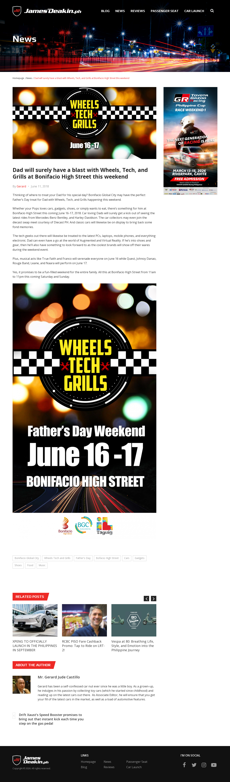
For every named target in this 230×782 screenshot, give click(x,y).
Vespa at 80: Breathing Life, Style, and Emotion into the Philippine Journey (132, 645)
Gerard (21, 186)
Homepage (18, 78)
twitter (194, 765)
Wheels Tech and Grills (57, 558)
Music (42, 565)
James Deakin (24, 10)
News (120, 11)
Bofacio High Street (107, 558)
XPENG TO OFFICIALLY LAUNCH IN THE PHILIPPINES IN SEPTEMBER (35, 645)
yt (213, 765)
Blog (105, 11)
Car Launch (194, 11)
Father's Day (83, 558)
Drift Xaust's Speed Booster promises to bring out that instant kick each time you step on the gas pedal (51, 719)
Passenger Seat (165, 11)
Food (30, 565)
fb (184, 765)
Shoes (18, 565)
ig (204, 765)
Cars (126, 558)
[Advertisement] (190, 223)
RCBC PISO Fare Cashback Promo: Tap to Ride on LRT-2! (83, 645)
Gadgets (139, 558)
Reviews (138, 11)
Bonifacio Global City (27, 558)
